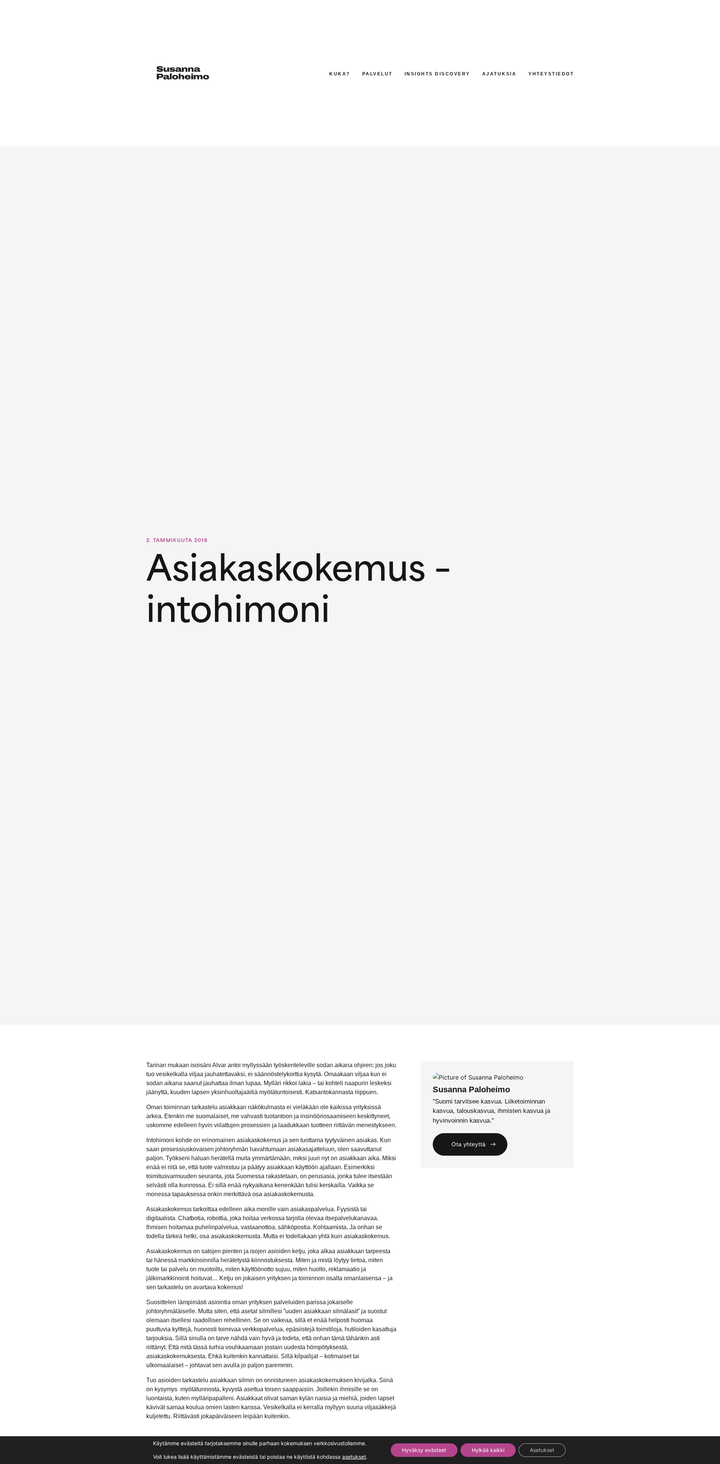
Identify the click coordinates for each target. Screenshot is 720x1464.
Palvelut (377, 74)
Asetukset (542, 1450)
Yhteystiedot (551, 74)
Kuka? (339, 74)
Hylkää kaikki (488, 1450)
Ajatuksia (499, 74)
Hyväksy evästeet (424, 1450)
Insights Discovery (437, 74)
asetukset (354, 1456)
